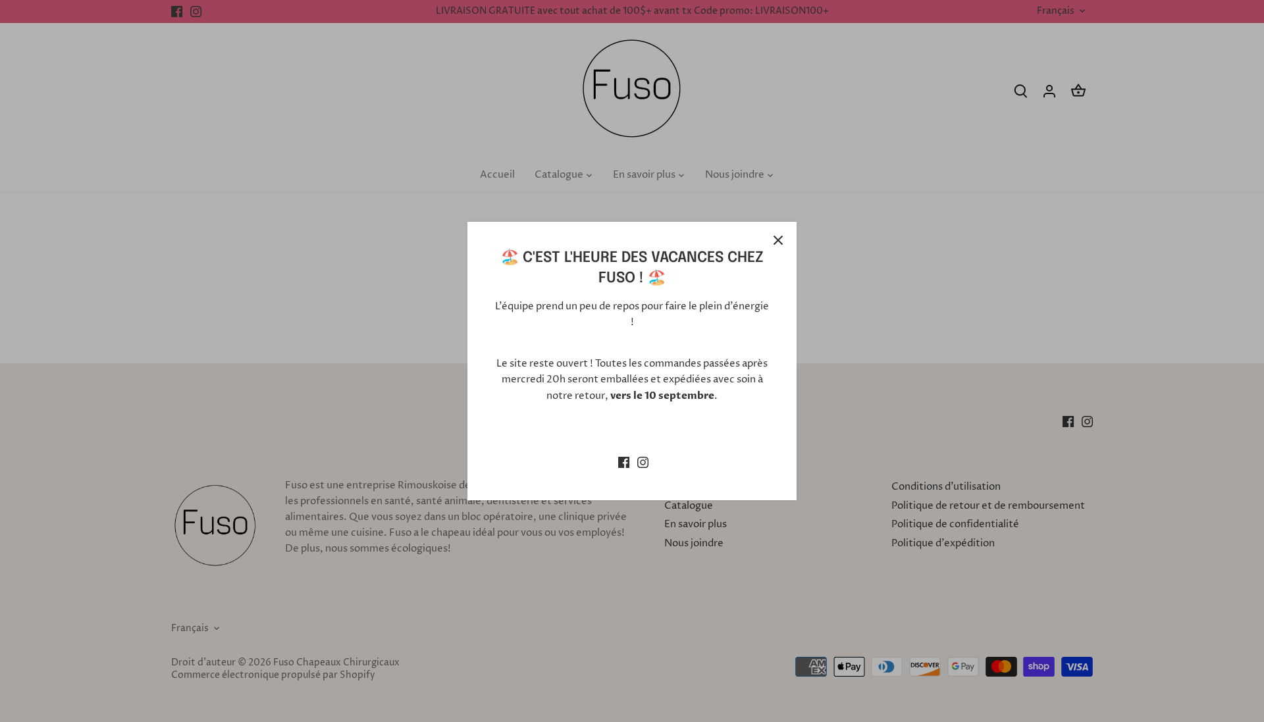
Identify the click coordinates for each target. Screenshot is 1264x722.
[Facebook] (623, 462)
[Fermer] (778, 240)
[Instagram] (642, 462)
